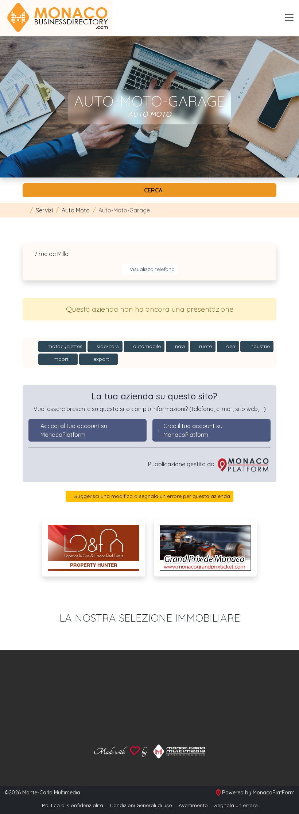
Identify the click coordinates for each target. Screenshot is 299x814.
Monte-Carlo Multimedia (51, 792)
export (100, 359)
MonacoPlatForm (274, 792)
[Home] (25, 210)
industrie (259, 346)
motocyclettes (64, 346)
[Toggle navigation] (289, 17)
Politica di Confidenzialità (72, 805)
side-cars (107, 346)
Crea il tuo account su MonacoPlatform (192, 430)
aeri (230, 346)
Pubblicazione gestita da (182, 464)
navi (179, 346)
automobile (146, 346)
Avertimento (193, 805)
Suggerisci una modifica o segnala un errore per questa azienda (151, 496)
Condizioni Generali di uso (141, 805)
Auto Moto (76, 210)
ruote (205, 346)
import (60, 359)
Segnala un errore (235, 805)
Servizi (44, 210)
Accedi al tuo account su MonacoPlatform (73, 430)
